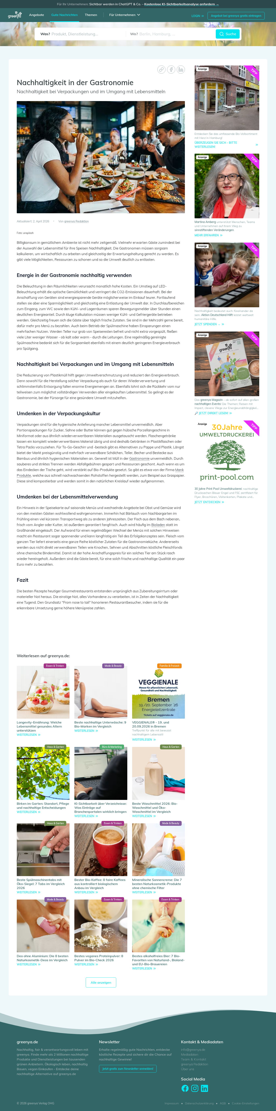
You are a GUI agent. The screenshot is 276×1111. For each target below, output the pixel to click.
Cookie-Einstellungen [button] (245, 1103)
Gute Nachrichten (64, 15)
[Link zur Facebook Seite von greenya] (185, 1088)
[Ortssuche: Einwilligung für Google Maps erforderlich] (171, 34)
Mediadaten (189, 1054)
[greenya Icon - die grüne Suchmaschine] (16, 15)
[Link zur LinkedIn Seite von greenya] (204, 1088)
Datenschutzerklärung (199, 1103)
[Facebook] (171, 69)
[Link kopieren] (161, 69)
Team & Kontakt (193, 1059)
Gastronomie (139, 458)
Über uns (187, 1069)
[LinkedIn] (181, 69)
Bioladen (158, 525)
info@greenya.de (193, 1050)
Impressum (172, 1103)
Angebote (36, 15)
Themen (91, 15)
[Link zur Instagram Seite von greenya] (195, 1088)
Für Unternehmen (122, 15)
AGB (223, 1103)
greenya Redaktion (194, 1064)
